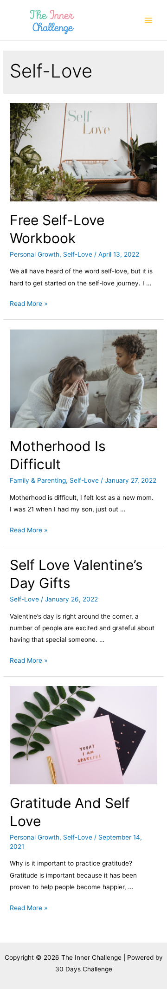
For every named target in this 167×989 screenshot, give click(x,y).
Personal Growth (34, 254)
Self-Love (77, 254)
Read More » (28, 303)
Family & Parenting (38, 480)
